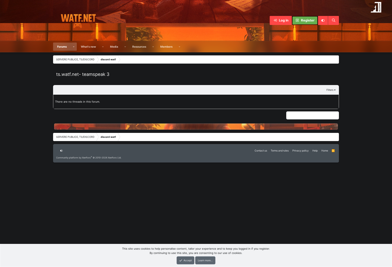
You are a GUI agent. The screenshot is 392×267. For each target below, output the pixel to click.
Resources (139, 46)
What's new (88, 46)
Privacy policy (300, 150)
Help (315, 150)
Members (166, 46)
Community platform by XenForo (88, 157)
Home (324, 150)
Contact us (261, 150)
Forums (62, 46)
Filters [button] (329, 89)
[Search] (333, 20)
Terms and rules (280, 150)
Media (114, 46)
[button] (74, 47)
